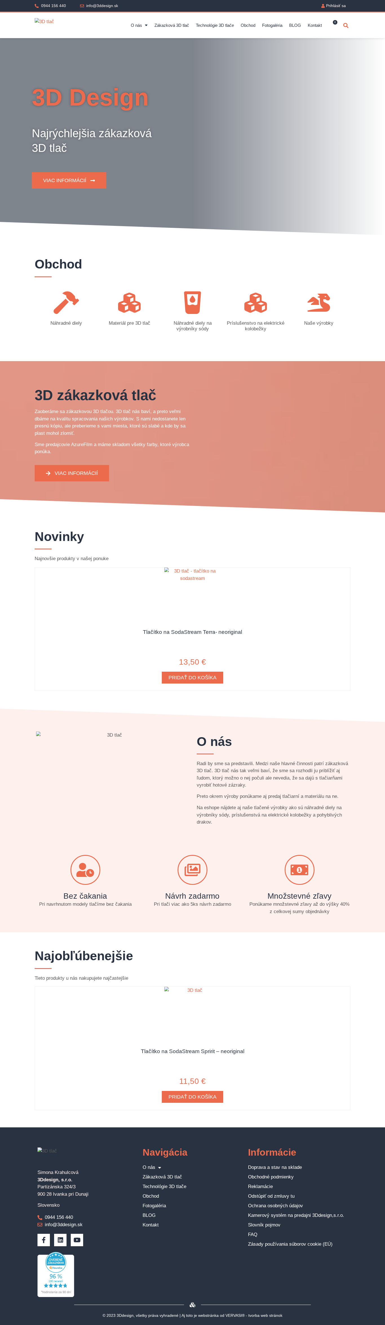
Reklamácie (260, 1186)
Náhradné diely (66, 323)
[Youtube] (77, 1240)
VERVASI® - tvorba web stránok (253, 1315)
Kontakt (315, 25)
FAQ (252, 1234)
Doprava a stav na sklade (275, 1167)
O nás (136, 25)
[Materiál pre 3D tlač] (129, 302)
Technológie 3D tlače (215, 25)
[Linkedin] (60, 1240)
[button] (345, 25)
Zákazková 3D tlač (171, 25)
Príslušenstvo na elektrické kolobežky (255, 325)
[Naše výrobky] (318, 302)
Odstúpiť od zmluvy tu (271, 1196)
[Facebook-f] (43, 1240)
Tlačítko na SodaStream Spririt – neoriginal (192, 1051)
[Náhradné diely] (66, 302)
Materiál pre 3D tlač (129, 323)
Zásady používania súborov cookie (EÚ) (290, 1244)
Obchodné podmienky (271, 1177)
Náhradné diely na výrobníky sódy (193, 325)
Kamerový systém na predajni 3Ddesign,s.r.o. (296, 1215)
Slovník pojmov (264, 1225)
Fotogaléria (272, 25)
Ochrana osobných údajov (275, 1205)
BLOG (295, 25)
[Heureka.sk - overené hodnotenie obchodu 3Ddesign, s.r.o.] (55, 1295)
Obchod (248, 25)
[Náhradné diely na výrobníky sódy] (192, 302)
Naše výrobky (318, 323)
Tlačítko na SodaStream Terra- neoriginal (192, 632)
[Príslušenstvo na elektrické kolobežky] (255, 302)
